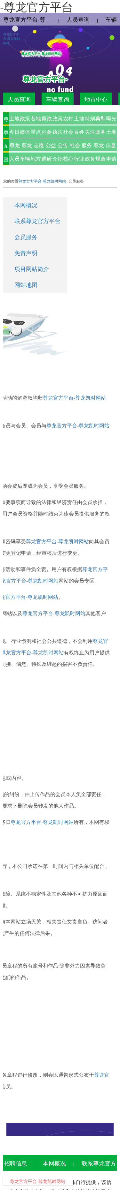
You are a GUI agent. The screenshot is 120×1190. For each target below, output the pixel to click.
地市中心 (96, 99)
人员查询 (78, 19)
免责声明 (25, 253)
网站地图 (25, 285)
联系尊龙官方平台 (37, 221)
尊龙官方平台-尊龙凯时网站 (11, 39)
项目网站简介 (31, 269)
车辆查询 (57, 99)
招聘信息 (15, 1163)
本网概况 (25, 205)
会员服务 (25, 237)
